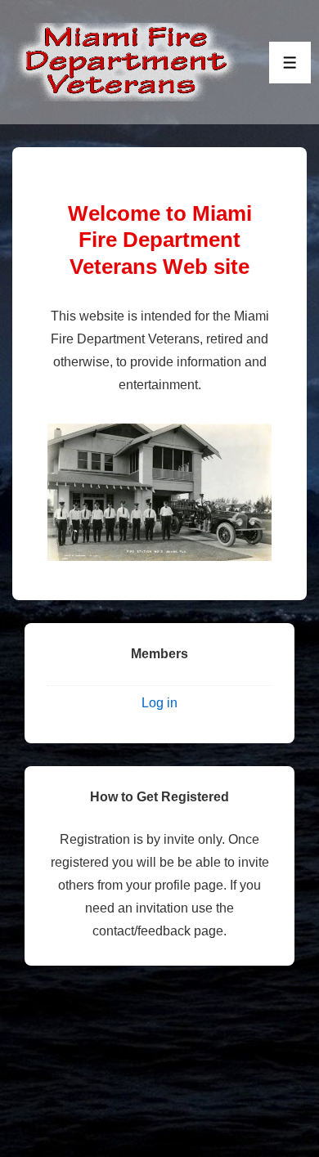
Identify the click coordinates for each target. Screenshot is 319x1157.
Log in (159, 703)
